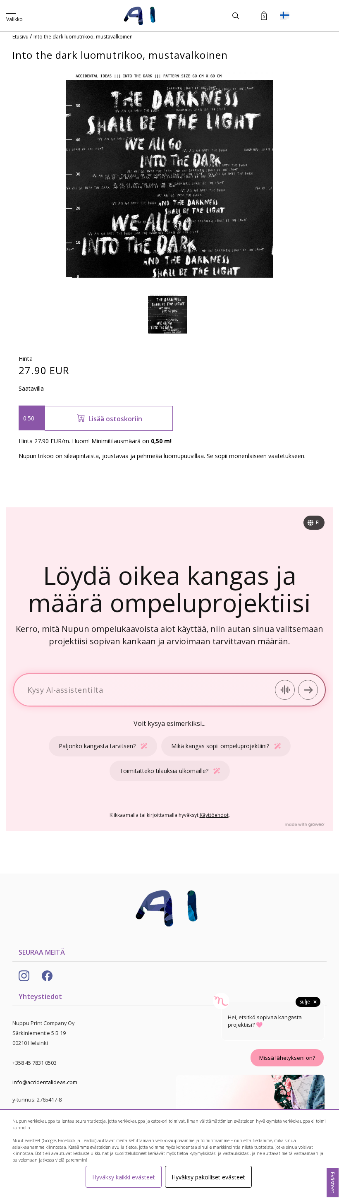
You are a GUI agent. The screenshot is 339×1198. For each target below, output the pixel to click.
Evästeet (333, 1182)
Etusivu (21, 36)
